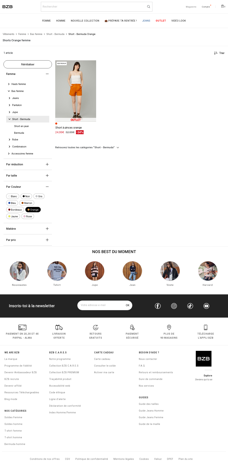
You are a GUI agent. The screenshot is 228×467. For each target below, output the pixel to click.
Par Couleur (13, 186)
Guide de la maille (149, 424)
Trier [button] (221, 53)
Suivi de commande (151, 379)
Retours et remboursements (156, 372)
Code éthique (57, 392)
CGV (67, 459)
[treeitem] (19, 84)
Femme (11, 74)
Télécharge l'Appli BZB (205, 335)
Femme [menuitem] (46, 20)
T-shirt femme (13, 430)
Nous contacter (148, 359)
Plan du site (186, 459)
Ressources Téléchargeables (22, 392)
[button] (12, 196)
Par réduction (14, 164)
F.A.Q (142, 365)
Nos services (146, 385)
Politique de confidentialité (91, 459)
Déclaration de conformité (65, 405)
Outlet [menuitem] (161, 20)
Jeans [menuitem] (146, 20)
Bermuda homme (15, 444)
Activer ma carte (104, 372)
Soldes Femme (13, 417)
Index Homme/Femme (62, 412)
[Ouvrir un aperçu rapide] (92, 64)
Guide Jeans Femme (151, 417)
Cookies (144, 459)
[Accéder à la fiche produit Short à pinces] (75, 91)
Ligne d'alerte (57, 399)
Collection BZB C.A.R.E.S (64, 365)
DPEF (170, 459)
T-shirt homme (13, 437)
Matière (11, 228)
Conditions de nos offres (45, 459)
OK (127, 305)
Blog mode (11, 399)
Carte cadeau (102, 359)
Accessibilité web (59, 385)
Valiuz (158, 459)
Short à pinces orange (68, 127)
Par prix (11, 240)
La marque (11, 359)
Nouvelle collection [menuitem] (85, 20)
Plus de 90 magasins (169, 335)
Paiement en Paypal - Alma (22, 335)
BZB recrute (12, 379)
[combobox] (96, 6)
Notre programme (60, 359)
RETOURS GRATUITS (95, 335)
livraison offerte (59, 335)
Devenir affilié (13, 385)
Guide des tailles (149, 404)
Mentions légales (123, 459)
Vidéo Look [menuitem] (178, 20)
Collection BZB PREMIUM (64, 372)
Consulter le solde (105, 365)
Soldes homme (14, 424)
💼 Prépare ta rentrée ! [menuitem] (121, 20)
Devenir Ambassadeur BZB (21, 372)
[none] (27, 84)
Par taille (11, 175)
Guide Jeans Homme (151, 410)
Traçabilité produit (60, 379)
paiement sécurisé (132, 335)
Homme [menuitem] (61, 20)
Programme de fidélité (18, 365)
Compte (206, 7)
